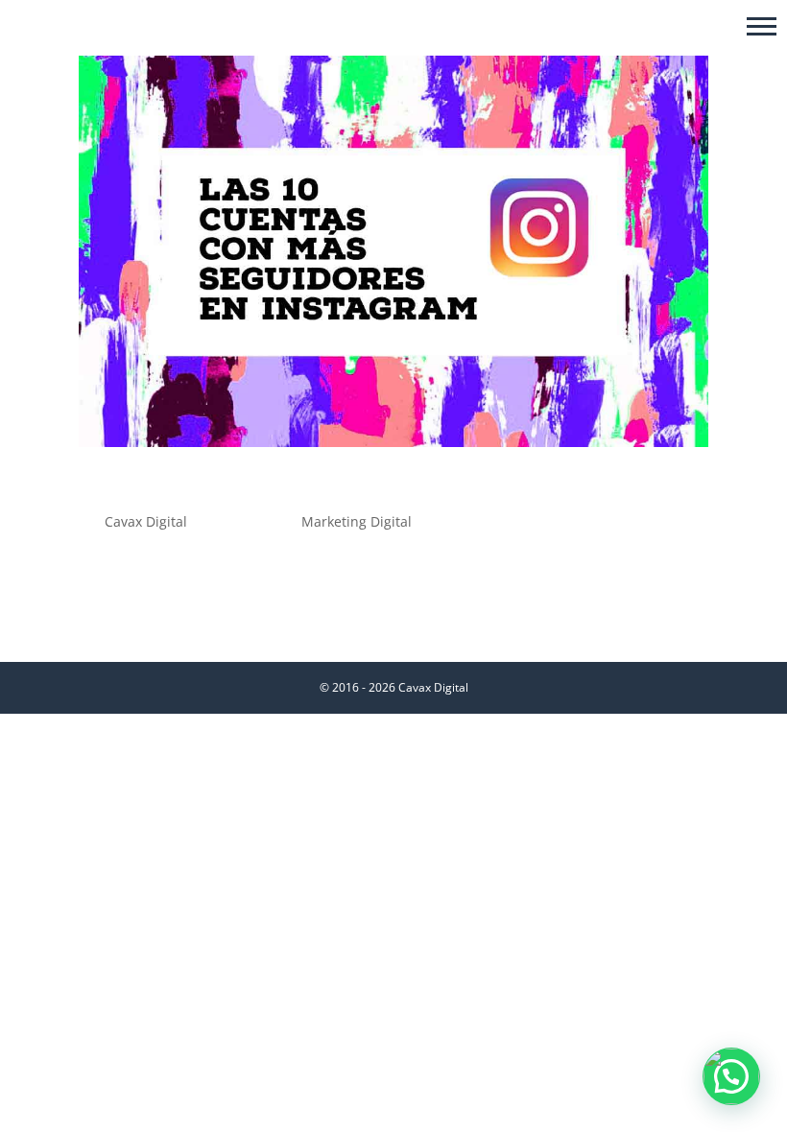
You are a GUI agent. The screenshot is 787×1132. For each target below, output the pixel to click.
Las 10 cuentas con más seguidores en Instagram (363, 488)
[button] (761, 25)
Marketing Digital (356, 521)
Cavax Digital (146, 521)
